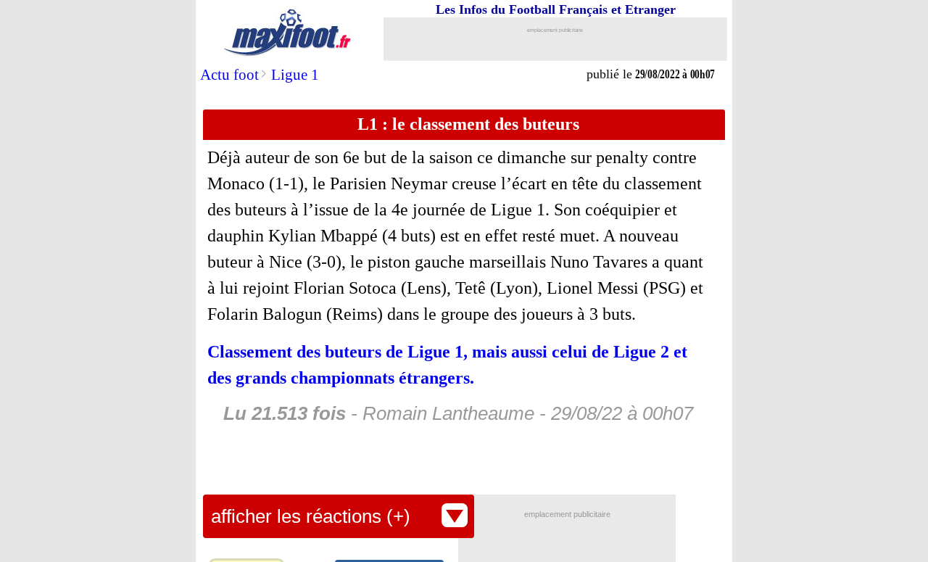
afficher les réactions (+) (310, 516)
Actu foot (229, 74)
